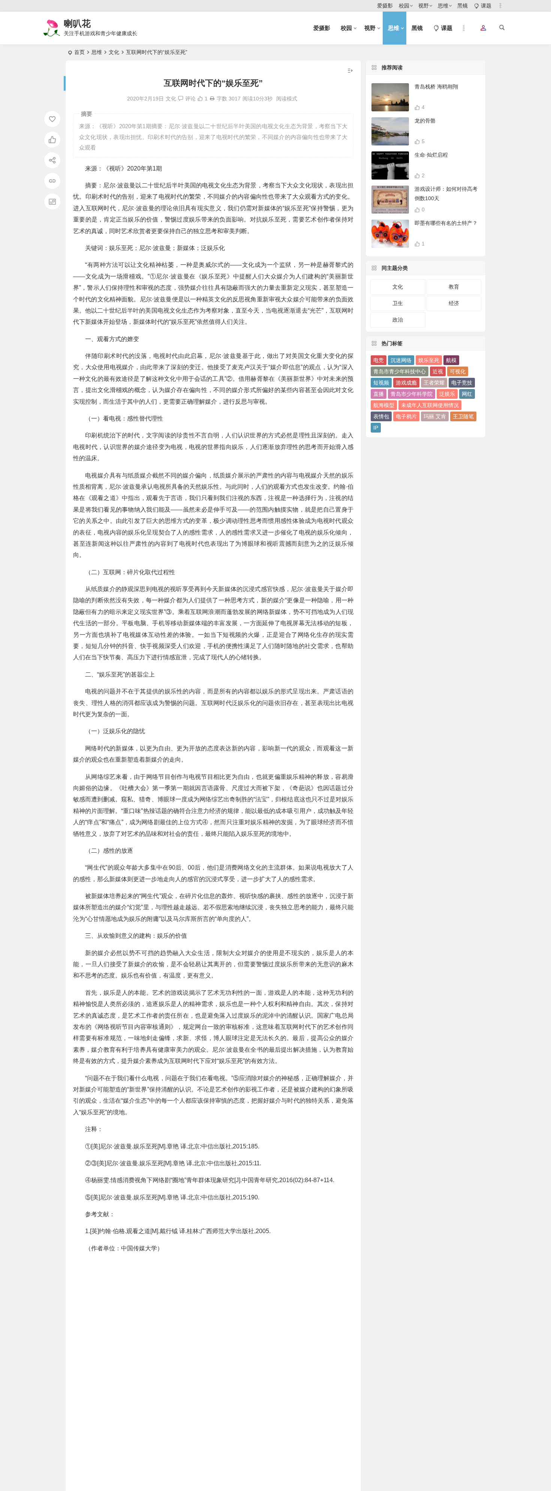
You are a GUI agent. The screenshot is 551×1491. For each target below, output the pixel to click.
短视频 (381, 383)
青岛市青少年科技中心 (399, 371)
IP (375, 428)
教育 (454, 287)
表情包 (381, 416)
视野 (423, 6)
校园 (404, 6)
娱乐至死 (428, 360)
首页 (79, 52)
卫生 (397, 303)
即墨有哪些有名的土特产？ (446, 223)
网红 (467, 394)
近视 (438, 371)
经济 (454, 303)
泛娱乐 (447, 394)
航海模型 (383, 405)
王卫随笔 (463, 416)
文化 (114, 52)
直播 (378, 394)
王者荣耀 (434, 383)
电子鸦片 (406, 416)
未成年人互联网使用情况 (430, 405)
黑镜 (462, 6)
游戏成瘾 (406, 383)
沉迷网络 (401, 360)
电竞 (378, 360)
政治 (397, 320)
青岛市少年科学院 (412, 394)
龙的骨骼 (425, 121)
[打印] (212, 99)
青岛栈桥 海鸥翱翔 (436, 87)
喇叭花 (77, 23)
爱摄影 (385, 6)
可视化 (458, 371)
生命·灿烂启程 (431, 155)
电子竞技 (461, 383)
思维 (443, 6)
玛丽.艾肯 (435, 416)
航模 (451, 360)
